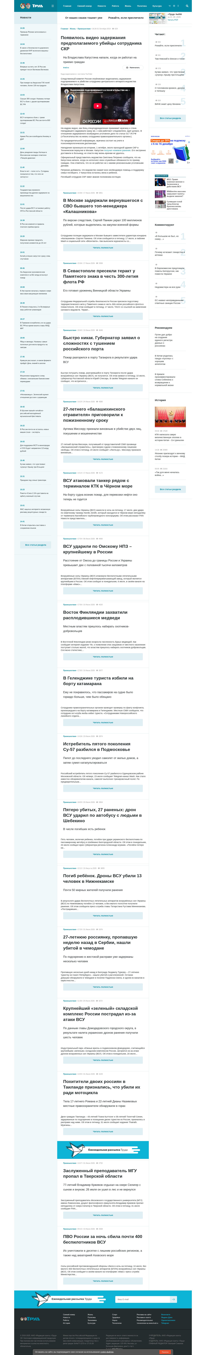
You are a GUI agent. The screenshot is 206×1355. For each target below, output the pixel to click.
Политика (142, 6)
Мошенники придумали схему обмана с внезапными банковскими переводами (34, 378)
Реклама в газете (144, 1317)
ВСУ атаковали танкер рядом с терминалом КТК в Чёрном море (97, 483)
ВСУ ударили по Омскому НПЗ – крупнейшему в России (97, 549)
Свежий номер (84, 6)
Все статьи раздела (35, 545)
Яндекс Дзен (166, 1317)
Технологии (116, 1323)
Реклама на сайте (144, 1315)
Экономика (92, 1320)
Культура (157, 6)
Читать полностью (103, 248)
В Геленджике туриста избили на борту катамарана (98, 681)
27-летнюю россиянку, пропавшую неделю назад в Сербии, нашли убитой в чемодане (100, 943)
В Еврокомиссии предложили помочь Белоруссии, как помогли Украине (169, 271)
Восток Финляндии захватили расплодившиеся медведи (95, 615)
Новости (102, 6)
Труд (30, 1319)
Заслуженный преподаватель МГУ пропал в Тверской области (100, 1173)
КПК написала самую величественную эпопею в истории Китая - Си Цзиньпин (169, 437)
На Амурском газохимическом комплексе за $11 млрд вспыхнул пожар (34, 275)
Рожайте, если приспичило (126, 17)
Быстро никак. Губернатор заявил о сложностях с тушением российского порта (101, 343)
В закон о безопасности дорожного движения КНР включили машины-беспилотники (34, 51)
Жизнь (128, 6)
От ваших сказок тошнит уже (83, 17)
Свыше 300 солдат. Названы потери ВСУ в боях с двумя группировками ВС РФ (35, 101)
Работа (115, 6)
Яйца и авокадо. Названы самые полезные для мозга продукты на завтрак (33, 344)
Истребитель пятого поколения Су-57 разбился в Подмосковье (96, 746)
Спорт (114, 1315)
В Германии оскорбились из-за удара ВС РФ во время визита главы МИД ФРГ (35, 325)
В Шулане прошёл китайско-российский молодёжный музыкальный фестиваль (32, 413)
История (66, 1323)
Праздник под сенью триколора (33, 480)
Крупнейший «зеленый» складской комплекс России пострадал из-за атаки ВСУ (100, 1014)
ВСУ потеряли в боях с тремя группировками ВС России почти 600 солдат (35, 120)
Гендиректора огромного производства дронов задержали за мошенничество (34, 193)
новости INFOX (161, 176)
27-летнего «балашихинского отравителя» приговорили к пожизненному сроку (94, 415)
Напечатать (135, 68)
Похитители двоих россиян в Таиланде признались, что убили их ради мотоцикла (101, 1087)
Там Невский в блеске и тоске (170, 59)
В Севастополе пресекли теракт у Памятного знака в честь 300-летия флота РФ (100, 276)
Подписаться (173, 1299)
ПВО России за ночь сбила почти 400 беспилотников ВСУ (102, 1239)
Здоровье (116, 1317)
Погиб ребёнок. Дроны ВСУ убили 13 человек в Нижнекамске (102, 878)
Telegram (165, 1323)
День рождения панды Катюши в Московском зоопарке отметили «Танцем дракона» (33, 155)
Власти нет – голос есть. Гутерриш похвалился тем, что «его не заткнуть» (34, 174)
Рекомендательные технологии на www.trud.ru (147, 1321)
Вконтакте (165, 1315)
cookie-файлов (106, 1352)
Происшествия (84, 29)
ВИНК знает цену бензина (167, 104)
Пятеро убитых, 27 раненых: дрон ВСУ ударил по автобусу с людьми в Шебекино (102, 815)
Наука (114, 1320)
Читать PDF (173, 20)
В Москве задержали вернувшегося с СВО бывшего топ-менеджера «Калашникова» (103, 206)
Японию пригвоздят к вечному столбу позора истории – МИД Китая (170, 456)
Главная (67, 6)
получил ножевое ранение (117, 150)
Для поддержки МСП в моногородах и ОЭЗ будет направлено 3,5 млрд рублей (35, 448)
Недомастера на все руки (167, 287)
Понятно (165, 1352)
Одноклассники (168, 1320)
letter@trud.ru (117, 1349)
